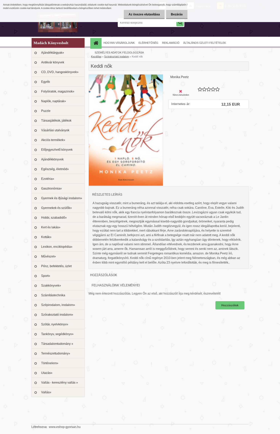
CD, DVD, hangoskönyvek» (59, 72)
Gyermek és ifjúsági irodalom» (61, 198)
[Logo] (57, 22)
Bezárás (177, 14)
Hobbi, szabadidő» (54, 217)
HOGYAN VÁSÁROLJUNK (119, 42)
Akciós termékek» (53, 140)
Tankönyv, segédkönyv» (57, 334)
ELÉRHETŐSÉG (148, 42)
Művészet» (48, 256)
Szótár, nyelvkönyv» (54, 324)
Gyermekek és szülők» (56, 207)
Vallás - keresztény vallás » (59, 382)
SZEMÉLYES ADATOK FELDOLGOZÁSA (119, 52)
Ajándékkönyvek (52, 159)
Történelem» (49, 363)
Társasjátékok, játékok (56, 120)
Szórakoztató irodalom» (57, 314)
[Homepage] (97, 43)
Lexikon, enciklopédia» (56, 246)
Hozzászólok (229, 305)
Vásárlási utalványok (55, 130)
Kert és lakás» (50, 227)
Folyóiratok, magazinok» (57, 91)
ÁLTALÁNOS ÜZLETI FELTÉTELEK (204, 42)
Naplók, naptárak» (53, 101)
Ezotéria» (47, 178)
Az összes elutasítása (144, 14)
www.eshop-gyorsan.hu (65, 426)
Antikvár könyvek (52, 62)
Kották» (46, 237)
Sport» (45, 275)
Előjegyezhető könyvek (57, 149)
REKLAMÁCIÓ (170, 42)
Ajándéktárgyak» (52, 52)
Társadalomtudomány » (57, 343)
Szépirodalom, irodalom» (58, 305)
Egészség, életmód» (55, 169)
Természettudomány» (55, 353)
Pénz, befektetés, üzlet (56, 266)
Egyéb (45, 81)
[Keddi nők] (126, 76)
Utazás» (46, 372)
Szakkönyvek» (51, 285)
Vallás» (46, 392)
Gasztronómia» (51, 188)
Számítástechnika (53, 295)
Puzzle (45, 110)
